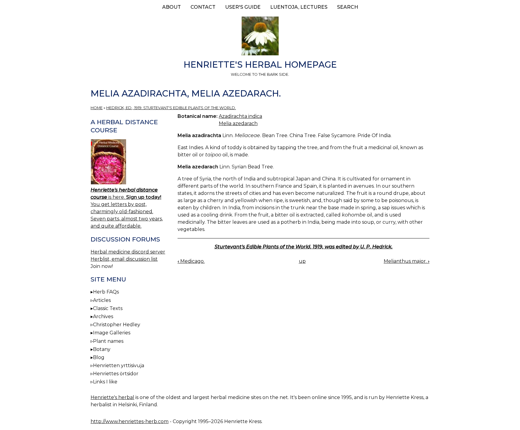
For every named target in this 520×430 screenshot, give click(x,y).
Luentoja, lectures (298, 7)
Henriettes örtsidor (115, 373)
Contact (202, 7)
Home (97, 108)
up (302, 261)
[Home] (260, 37)
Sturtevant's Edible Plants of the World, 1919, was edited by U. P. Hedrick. (304, 247)
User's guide (243, 7)
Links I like (105, 382)
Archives (103, 316)
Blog (98, 357)
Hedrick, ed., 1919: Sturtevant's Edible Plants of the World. (171, 108)
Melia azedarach (238, 123)
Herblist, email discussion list (124, 259)
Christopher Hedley (116, 324)
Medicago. (191, 261)
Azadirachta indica (240, 116)
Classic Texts (107, 308)
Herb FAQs (106, 292)
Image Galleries (111, 333)
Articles (102, 300)
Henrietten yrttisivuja (118, 365)
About (171, 7)
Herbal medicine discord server (128, 252)
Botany (101, 349)
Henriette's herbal (112, 397)
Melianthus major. (406, 261)
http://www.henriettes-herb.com (130, 421)
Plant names (108, 341)
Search (347, 7)
